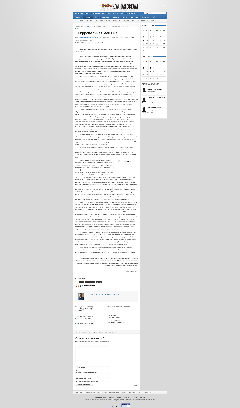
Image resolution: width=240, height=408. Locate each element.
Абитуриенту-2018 (130, 13)
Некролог (127, 20)
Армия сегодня (79, 13)
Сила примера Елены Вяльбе (85, 318)
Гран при (99, 282)
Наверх (136, 385)
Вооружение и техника (97, 13)
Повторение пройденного (84, 325)
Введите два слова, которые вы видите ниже (87, 381)
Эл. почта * (78, 370)
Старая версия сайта (123, 397)
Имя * (77, 365)
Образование (135, 20)
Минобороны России (100, 397)
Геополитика (81, 20)
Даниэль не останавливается (85, 316)
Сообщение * (78, 344)
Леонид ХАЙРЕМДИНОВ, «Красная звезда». (90, 37)
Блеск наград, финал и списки (116, 320)
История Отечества (92, 20)
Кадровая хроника (117, 20)
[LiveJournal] (83, 286)
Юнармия (108, 13)
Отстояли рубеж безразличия (116, 322)
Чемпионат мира (90, 282)
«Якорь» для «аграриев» (147, 102)
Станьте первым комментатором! (84, 40)
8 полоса (154, 102)
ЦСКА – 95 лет (112, 315)
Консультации (150, 20)
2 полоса (151, 112)
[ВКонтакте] (77, 286)
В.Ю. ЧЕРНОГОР (145, 93)
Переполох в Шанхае (82, 321)
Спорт (121, 13)
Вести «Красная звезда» (100, 26)
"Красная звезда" (80, 26)
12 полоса (125, 26)
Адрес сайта (79, 375)
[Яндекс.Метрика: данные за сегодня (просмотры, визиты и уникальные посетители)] (115, 407)
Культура (115, 13)
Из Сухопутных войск (114, 26)
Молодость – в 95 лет (114, 317)
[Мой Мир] (81, 286)
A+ (137, 31)
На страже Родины (145, 112)
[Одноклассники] (79, 286)
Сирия (143, 20)
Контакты (142, 397)
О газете (111, 397)
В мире (87, 13)
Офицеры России (105, 20)
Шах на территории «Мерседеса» (86, 323)
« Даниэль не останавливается (107, 332)
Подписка (134, 397)
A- (134, 31)
